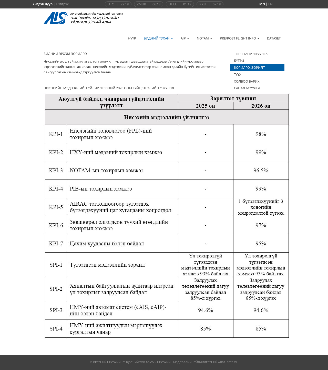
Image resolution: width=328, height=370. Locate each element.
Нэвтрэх (62, 4)
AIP (184, 38)
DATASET (274, 38)
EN (270, 4)
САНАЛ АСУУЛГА (247, 88)
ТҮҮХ (237, 74)
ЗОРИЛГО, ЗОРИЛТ (249, 67)
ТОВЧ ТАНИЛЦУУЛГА (251, 54)
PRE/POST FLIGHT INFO (238, 38)
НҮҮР (132, 38)
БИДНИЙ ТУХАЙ (157, 38)
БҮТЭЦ (239, 60)
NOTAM (203, 38)
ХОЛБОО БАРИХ (247, 81)
